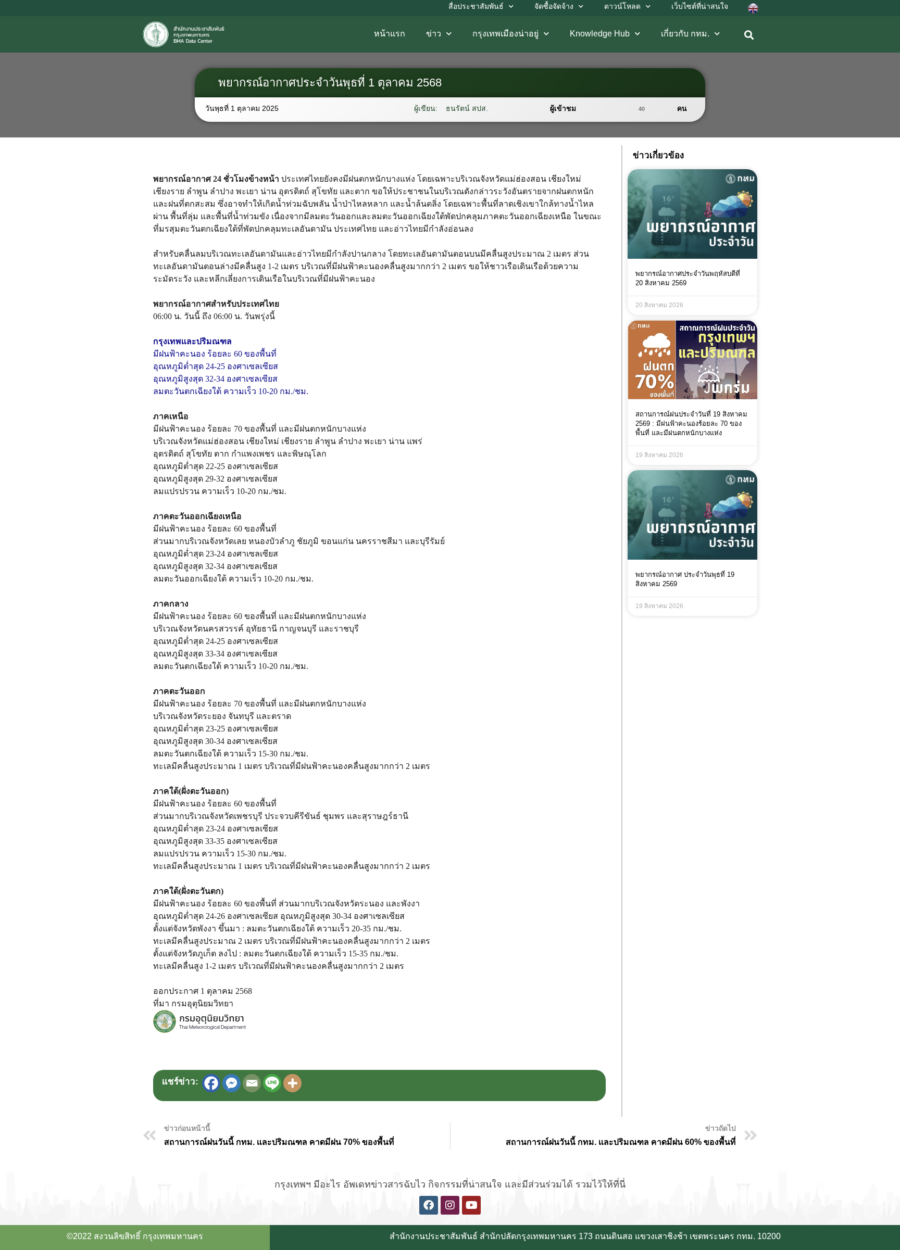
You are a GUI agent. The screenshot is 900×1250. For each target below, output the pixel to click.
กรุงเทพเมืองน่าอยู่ (505, 33)
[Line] (272, 1083)
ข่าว (433, 33)
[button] (749, 35)
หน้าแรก (389, 33)
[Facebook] (211, 1083)
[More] (292, 1083)
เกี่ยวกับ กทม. (685, 33)
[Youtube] (471, 1205)
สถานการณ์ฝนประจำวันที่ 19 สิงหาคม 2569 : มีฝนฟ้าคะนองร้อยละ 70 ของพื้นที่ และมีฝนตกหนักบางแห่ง (691, 423)
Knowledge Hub (600, 33)
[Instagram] (450, 1205)
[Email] (252, 1083)
